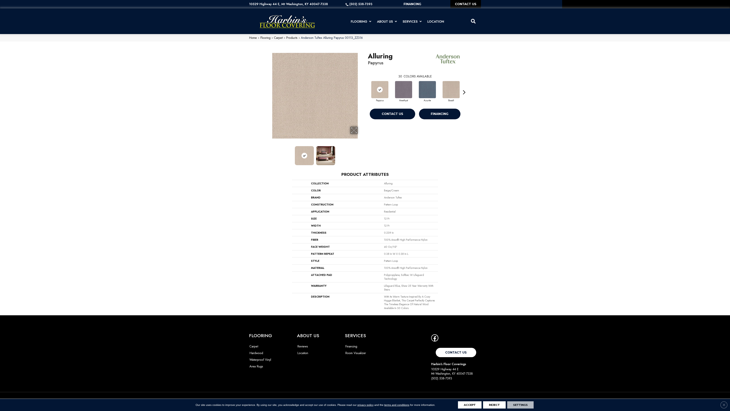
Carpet (278, 38)
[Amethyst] (403, 89)
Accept (470, 405)
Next (360, 154)
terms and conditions (396, 404)
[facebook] (434, 339)
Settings (520, 405)
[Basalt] (451, 89)
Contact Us (392, 114)
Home (253, 38)
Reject (494, 405)
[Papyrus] (379, 89)
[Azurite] (427, 89)
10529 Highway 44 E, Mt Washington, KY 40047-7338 (288, 4)
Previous (269, 154)
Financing (439, 114)
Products (292, 38)
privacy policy (365, 404)
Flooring (265, 38)
